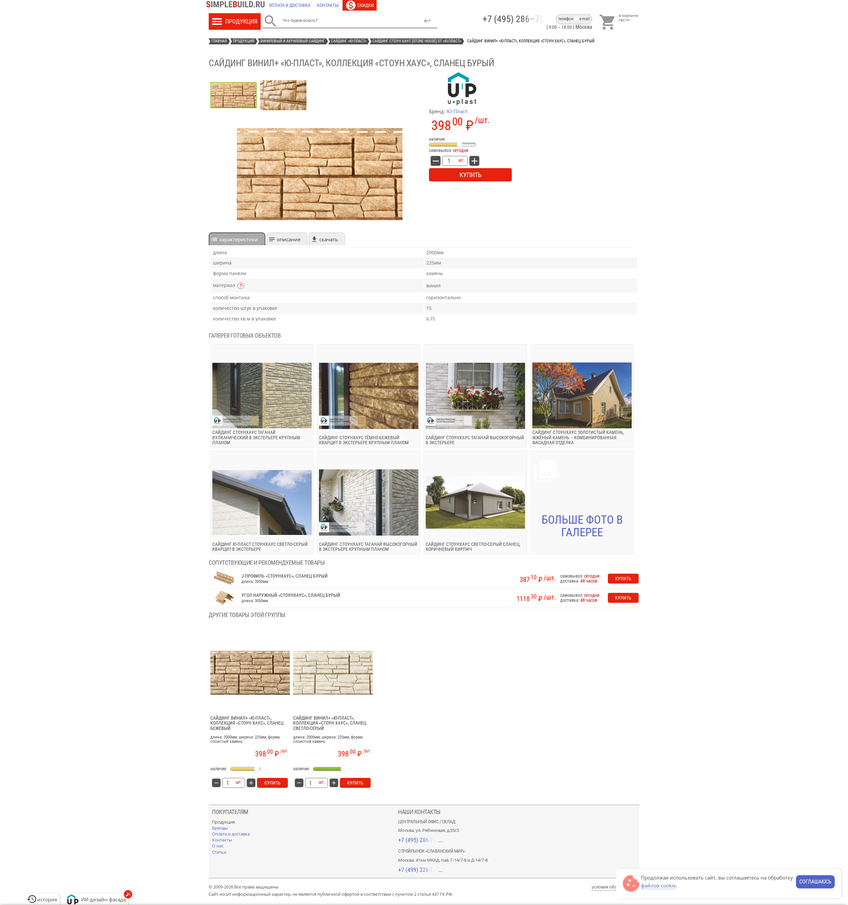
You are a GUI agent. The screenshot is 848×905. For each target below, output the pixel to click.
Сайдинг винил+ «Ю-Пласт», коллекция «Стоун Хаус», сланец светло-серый (329, 723)
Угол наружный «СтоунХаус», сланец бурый (290, 595)
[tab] (237, 238)
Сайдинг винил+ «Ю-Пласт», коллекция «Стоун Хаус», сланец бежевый (247, 723)
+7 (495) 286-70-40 (420, 839)
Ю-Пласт (457, 111)
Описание (288, 239)
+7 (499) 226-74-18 (420, 869)
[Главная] (237, 5)
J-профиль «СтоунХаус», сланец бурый (284, 576)
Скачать (328, 239)
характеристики (238, 239)
